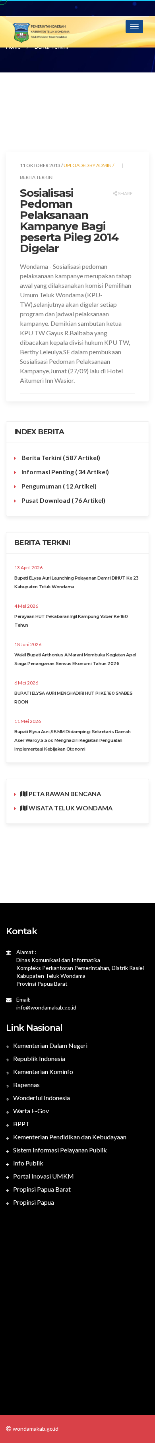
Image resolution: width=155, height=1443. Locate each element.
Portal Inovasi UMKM (43, 1176)
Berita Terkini (60, 457)
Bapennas (26, 1084)
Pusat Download (62, 500)
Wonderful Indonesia (41, 1097)
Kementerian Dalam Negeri (49, 1045)
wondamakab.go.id (35, 1428)
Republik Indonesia (38, 1058)
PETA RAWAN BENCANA (64, 793)
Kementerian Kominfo (42, 1071)
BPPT (21, 1123)
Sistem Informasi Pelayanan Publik (59, 1150)
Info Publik (27, 1163)
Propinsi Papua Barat (41, 1189)
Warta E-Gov (30, 1110)
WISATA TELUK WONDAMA (69, 808)
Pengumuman (58, 486)
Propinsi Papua (33, 1202)
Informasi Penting (64, 471)
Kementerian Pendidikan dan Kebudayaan (69, 1137)
